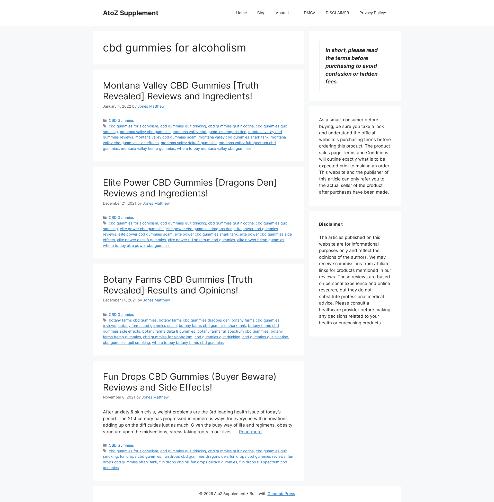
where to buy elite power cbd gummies (137, 245)
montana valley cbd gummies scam (166, 137)
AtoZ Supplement (130, 13)
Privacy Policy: (372, 12)
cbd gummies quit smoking (126, 342)
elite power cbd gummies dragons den (199, 229)
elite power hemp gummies (260, 240)
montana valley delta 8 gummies (189, 143)
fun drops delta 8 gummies (214, 462)
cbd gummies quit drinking (183, 126)
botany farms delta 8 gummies (168, 331)
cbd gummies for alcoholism (133, 126)
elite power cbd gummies (142, 229)
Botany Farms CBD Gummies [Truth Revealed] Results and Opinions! (178, 285)
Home (241, 12)
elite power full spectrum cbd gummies (201, 240)
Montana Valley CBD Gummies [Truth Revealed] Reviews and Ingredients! (181, 90)
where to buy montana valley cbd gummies (214, 148)
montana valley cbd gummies (145, 131)
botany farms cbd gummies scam (147, 325)
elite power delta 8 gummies (141, 240)
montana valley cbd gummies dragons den (209, 131)
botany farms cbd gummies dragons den (194, 320)
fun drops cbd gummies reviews (258, 456)
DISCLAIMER (337, 12)
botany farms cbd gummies (133, 320)
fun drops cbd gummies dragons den (195, 456)
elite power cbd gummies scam (145, 234)
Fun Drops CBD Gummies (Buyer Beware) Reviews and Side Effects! (190, 382)
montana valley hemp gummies (148, 148)
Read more (250, 431)
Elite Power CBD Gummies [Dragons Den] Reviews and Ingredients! (190, 187)
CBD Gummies (121, 120)
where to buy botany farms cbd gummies (188, 342)
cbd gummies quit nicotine (231, 126)
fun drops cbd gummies (140, 456)
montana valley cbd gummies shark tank (234, 137)
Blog (261, 12)
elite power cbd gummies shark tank (206, 234)
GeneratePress (281, 493)
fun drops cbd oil (174, 462)
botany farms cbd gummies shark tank (212, 325)
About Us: (285, 12)
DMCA (309, 12)
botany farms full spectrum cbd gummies (233, 331)
